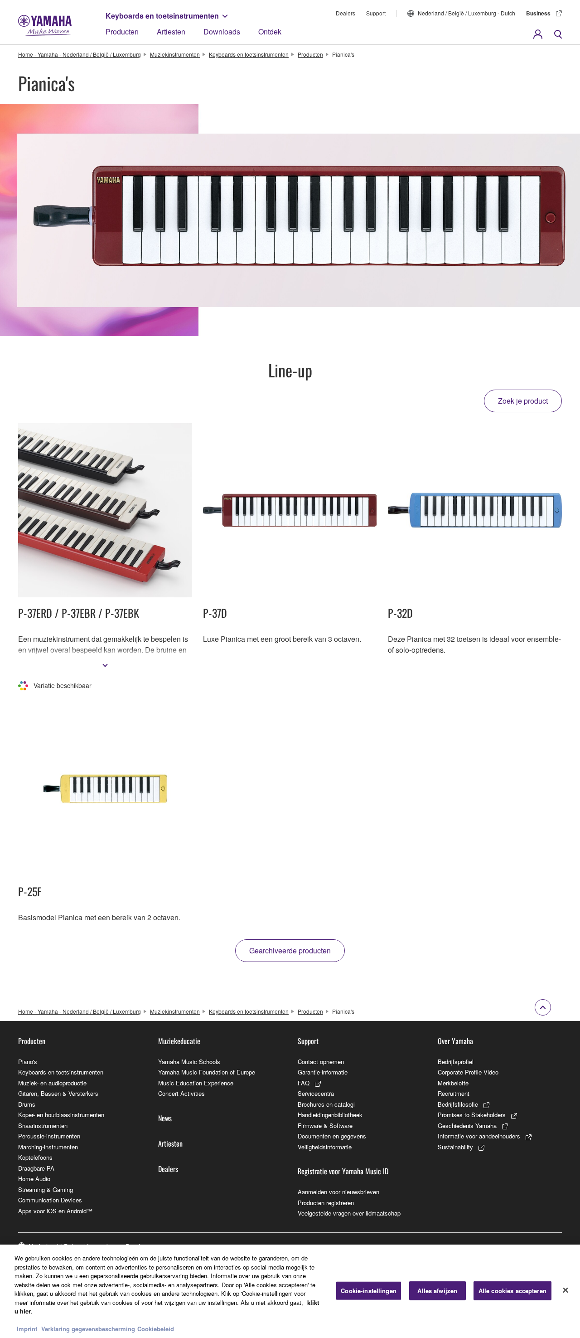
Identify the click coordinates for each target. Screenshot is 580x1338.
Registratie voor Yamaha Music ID (343, 1171)
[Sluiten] (565, 1290)
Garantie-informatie (323, 1072)
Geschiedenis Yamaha (467, 1125)
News (165, 1118)
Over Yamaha (455, 1040)
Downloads (221, 31)
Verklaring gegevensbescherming (88, 1328)
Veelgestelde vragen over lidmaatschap (349, 1213)
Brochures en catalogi (326, 1104)
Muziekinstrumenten (175, 54)
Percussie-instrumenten (49, 1136)
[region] (290, 1291)
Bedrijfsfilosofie (458, 1104)
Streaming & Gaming (45, 1189)
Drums (26, 1104)
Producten (122, 31)
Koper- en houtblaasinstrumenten (61, 1114)
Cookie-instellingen (368, 1290)
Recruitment (453, 1093)
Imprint (27, 1328)
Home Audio (34, 1178)
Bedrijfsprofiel (456, 1061)
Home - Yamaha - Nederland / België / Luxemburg (79, 54)
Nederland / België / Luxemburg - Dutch (466, 13)
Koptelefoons (35, 1157)
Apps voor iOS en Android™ (55, 1210)
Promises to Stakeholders (472, 1114)
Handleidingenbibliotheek (330, 1114)
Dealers (345, 13)
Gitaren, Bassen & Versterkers (58, 1093)
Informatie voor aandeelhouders (479, 1136)
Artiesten (171, 31)
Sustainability (455, 1147)
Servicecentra (316, 1093)
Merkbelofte (453, 1083)
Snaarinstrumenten (43, 1125)
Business (538, 13)
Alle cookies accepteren (512, 1290)
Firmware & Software (325, 1125)
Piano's (27, 1061)
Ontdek (269, 31)
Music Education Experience (195, 1083)
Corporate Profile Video (468, 1072)
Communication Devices (50, 1200)
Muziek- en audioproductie (52, 1083)
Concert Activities (181, 1093)
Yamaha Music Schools (189, 1061)
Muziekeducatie (179, 1040)
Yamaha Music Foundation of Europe (206, 1072)
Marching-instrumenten (48, 1147)
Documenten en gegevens (332, 1136)
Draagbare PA (36, 1168)
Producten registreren (326, 1202)
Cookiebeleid (155, 1328)
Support (376, 13)
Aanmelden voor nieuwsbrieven (338, 1191)
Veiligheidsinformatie (325, 1147)
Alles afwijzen (437, 1290)
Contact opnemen (321, 1061)
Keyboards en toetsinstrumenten (162, 15)
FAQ (303, 1083)
